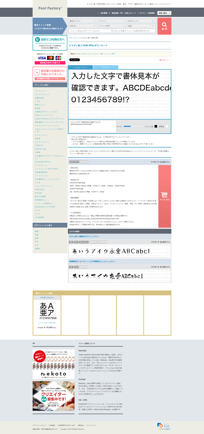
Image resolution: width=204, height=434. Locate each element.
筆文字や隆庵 (40, 196)
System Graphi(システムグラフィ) (49, 119)
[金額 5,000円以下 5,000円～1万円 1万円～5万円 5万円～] (140, 26)
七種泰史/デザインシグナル (46, 112)
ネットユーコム (41, 176)
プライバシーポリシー (39, 425)
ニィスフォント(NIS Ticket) (46, 169)
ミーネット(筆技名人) (44, 203)
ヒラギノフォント (42, 142)
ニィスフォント (41, 165)
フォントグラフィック (44, 186)
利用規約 (52, 425)
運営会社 (81, 425)
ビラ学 (37, 183)
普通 (37, 238)
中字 (37, 242)
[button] (164, 426)
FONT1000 (39, 190)
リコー (37, 214)
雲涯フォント (40, 105)
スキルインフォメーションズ (46, 126)
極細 (37, 231)
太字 (37, 245)
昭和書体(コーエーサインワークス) (49, 122)
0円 (121, 13)
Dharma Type (41, 149)
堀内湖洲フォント (42, 200)
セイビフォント (41, 135)
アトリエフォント (42, 94)
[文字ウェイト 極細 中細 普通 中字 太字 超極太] (140, 21)
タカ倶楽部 (39, 217)
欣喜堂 (37, 108)
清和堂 (37, 138)
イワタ (37, 101)
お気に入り (165, 60)
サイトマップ (91, 425)
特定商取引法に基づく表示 (66, 425)
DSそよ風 (73, 236)
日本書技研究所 (41, 172)
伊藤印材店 (39, 98)
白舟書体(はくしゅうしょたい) (47, 179)
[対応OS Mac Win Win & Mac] (83, 26)
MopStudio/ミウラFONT (45, 207)
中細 (37, 235)
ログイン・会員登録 (146, 13)
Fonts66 (38, 193)
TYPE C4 (39, 145)
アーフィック (40, 91)
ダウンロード (74, 38)
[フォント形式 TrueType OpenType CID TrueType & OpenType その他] (111, 26)
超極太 (37, 249)
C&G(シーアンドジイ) (44, 115)
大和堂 (37, 152)
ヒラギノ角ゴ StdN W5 (47, 323)
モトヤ (37, 210)
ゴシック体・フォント (103, 54)
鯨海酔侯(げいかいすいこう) (80, 261)
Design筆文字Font (43, 162)
